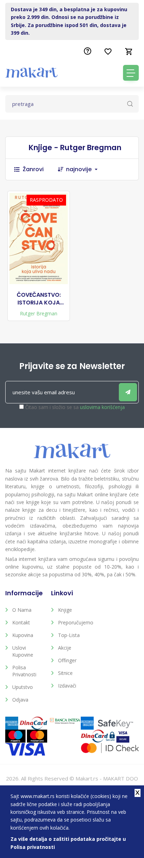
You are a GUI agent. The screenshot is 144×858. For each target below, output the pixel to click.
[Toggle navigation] (131, 73)
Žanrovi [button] (33, 169)
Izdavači (67, 685)
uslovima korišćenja (102, 407)
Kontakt (21, 622)
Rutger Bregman (38, 313)
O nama (21, 609)
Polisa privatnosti (24, 671)
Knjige (65, 609)
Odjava (20, 699)
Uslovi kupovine (22, 651)
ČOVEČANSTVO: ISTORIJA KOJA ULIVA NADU (39, 299)
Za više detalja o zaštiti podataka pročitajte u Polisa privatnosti (68, 843)
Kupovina (22, 635)
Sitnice (65, 673)
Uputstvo (22, 687)
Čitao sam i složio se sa (75, 407)
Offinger (67, 660)
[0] (129, 52)
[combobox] (85, 169)
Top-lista (69, 635)
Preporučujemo (75, 622)
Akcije (64, 647)
